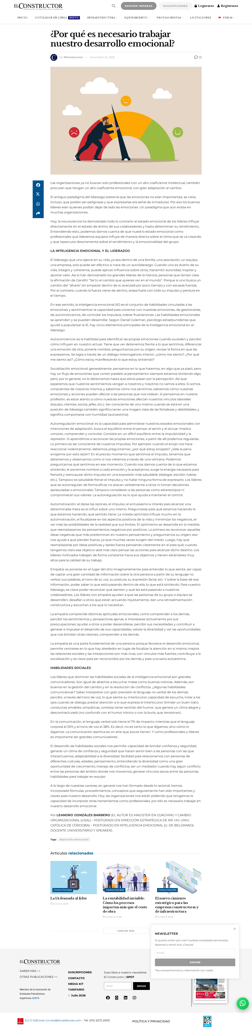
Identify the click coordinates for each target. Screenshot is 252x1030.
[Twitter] (117, 998)
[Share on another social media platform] (38, 213)
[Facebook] (108, 998)
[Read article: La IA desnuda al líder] (73, 877)
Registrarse (229, 6)
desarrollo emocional (74, 839)
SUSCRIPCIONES (175, 5)
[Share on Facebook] (38, 185)
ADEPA (35, 998)
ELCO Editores (35, 1020)
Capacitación (63, 890)
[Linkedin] (126, 998)
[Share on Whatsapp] (38, 204)
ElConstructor (73, 57)
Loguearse (205, 6)
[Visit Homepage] (38, 6)
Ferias (228, 17)
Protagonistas (169, 17)
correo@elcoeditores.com (63, 1020)
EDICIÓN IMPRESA (139, 5)
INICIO (22, 17)
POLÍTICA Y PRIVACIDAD (151, 1021)
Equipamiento (136, 17)
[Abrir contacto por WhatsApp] (243, 1003)
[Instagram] (134, 998)
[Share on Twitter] (38, 194)
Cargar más (126, 930)
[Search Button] (113, 6)
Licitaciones (200, 17)
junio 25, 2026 (113, 917)
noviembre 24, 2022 (102, 57)
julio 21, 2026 (60, 903)
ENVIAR (195, 962)
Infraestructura (101, 17)
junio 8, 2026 (165, 917)
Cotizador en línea (57, 17)
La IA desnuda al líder (68, 898)
